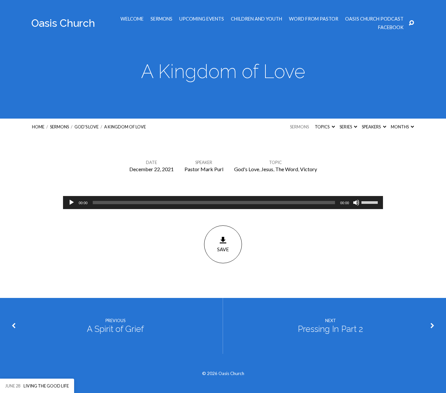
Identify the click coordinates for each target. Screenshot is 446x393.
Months (400, 126)
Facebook (391, 27)
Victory (308, 169)
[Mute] (356, 202)
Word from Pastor (313, 19)
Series (346, 126)
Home (38, 126)
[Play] (71, 202)
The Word (286, 169)
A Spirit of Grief (115, 329)
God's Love (86, 126)
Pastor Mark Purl (203, 169)
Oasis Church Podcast (374, 19)
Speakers (371, 126)
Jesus (267, 169)
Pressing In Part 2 (330, 329)
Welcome (132, 19)
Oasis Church (63, 23)
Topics (322, 126)
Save (223, 249)
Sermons (161, 19)
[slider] (370, 202)
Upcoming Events (201, 19)
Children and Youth (256, 19)
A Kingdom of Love (125, 126)
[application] (223, 202)
